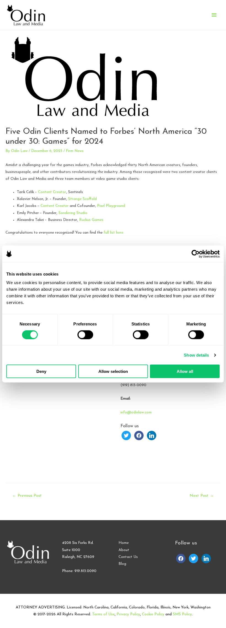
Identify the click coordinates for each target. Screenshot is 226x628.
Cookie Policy (153, 614)
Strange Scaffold (82, 199)
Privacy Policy (128, 614)
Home (124, 543)
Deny (41, 371)
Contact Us (128, 557)
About (124, 550)
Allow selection (113, 371)
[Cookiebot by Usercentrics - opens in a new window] (195, 254)
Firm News (75, 151)
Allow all (185, 371)
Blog (122, 564)
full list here (113, 232)
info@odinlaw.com (136, 412)
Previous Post (27, 496)
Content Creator (52, 192)
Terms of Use (103, 614)
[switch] (85, 334)
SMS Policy (182, 614)
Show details (196, 354)
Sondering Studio (72, 213)
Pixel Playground (111, 206)
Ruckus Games (91, 220)
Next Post (202, 496)
